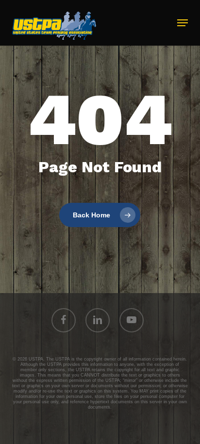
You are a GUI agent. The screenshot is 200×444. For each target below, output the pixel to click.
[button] (182, 23)
